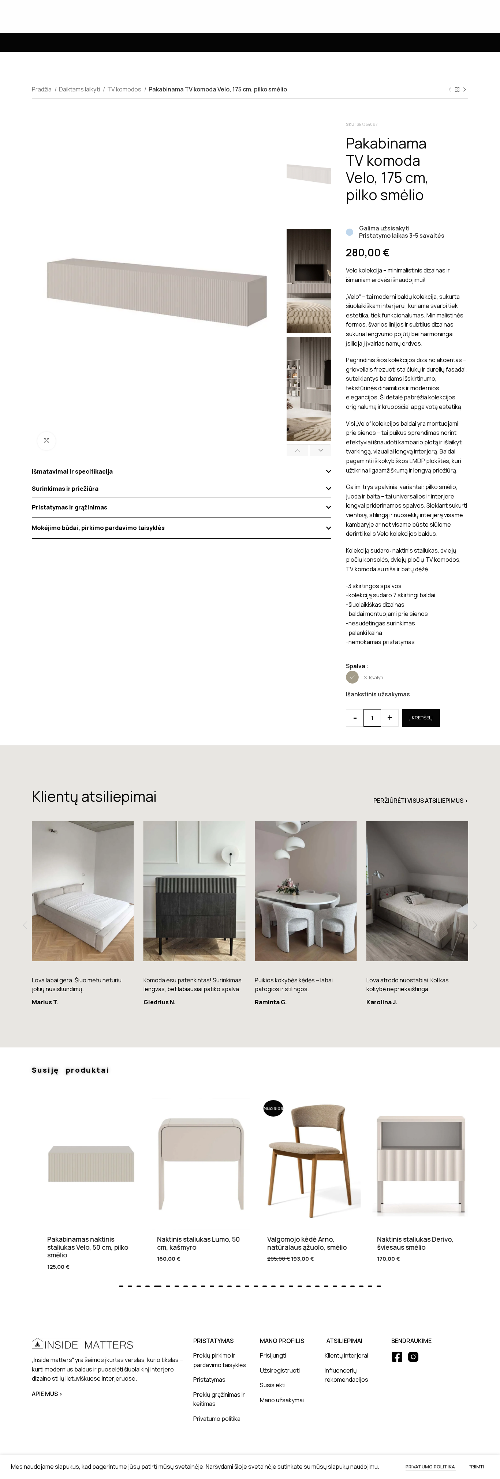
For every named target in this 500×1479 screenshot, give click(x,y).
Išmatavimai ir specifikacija (72, 471)
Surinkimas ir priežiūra (65, 489)
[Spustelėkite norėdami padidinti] (46, 441)
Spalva (355, 666)
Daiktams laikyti (80, 89)
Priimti (476, 1467)
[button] (181, 471)
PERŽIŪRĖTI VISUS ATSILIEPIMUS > (420, 801)
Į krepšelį (421, 717)
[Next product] (464, 90)
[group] (83, 916)
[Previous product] (450, 90)
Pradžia (42, 89)
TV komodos (124, 89)
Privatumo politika (431, 1466)
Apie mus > (47, 1394)
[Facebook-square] (397, 1357)
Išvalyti (376, 678)
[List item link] (221, 1360)
